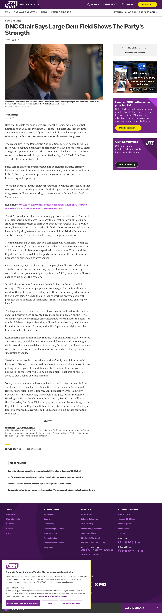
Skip (50, 603)
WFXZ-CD (108, 550)
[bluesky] (129, 542)
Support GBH (147, 12)
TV (6, 12)
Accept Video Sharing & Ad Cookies (22, 603)
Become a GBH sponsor (135, 52)
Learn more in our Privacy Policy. (53, 596)
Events (118, 12)
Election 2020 (34, 449)
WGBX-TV (97, 550)
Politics (17, 21)
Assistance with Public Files (93, 543)
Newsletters (123, 529)
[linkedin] (139, 542)
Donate (149, 4)
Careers (9, 529)
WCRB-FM (97, 555)
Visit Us (121, 533)
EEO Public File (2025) (90, 538)
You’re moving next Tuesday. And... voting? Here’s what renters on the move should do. (46, 477)
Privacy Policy (87, 524)
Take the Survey (127, 128)
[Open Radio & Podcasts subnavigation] (36, 12)
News (44, 12)
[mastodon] (132, 550)
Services (10, 524)
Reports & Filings (88, 533)
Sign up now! (125, 165)
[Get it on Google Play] (149, 89)
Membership (49, 524)
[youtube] (126, 542)
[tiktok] (123, 542)
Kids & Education (13, 519)
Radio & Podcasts (24, 12)
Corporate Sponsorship (54, 529)
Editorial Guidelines (89, 519)
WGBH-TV (85, 550)
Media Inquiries (125, 524)
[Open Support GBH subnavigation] (156, 12)
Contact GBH (124, 514)
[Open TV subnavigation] (9, 12)
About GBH (11, 514)
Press (8, 533)
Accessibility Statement (91, 529)
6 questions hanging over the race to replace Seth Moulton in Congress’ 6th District (44, 471)
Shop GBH (131, 12)
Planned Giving (50, 538)
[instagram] (119, 542)
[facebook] (136, 542)
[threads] (132, 542)
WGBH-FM (85, 555)
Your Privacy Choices (71, 603)
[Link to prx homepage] (101, 584)
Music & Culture (61, 12)
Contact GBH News (126, 519)
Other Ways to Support (54, 543)
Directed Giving (50, 533)
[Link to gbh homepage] (11, 4)
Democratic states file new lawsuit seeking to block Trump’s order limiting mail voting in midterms (51, 490)
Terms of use (86, 514)
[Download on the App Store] (135, 89)
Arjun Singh (13, 114)
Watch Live (111, 4)
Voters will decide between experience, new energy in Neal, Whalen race (39, 483)
